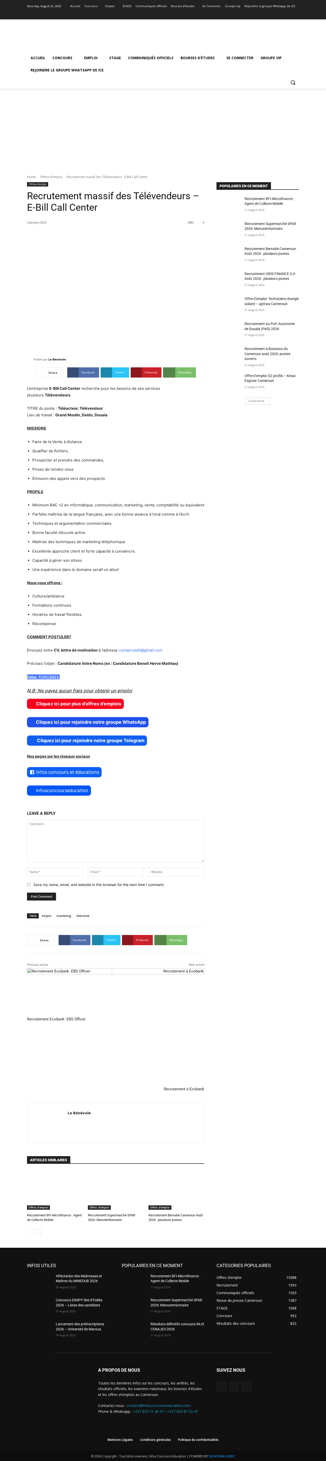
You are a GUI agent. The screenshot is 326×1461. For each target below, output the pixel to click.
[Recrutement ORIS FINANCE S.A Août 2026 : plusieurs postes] (228, 280)
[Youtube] (296, 13)
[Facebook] (282, 13)
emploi (46, 916)
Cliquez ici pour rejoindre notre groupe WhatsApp (91, 722)
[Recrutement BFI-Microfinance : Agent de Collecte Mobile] (55, 1189)
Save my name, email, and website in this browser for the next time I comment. (99, 884)
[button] (293, 82)
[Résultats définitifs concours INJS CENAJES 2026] (134, 1330)
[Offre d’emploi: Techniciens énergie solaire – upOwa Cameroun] (228, 305)
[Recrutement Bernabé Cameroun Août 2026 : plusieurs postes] (176, 1189)
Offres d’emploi (51, 177)
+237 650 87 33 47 (182, 1411)
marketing (64, 916)
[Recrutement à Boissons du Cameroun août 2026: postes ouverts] (228, 355)
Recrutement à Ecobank (184, 1089)
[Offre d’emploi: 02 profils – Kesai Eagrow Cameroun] (228, 382)
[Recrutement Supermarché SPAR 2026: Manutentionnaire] (116, 1189)
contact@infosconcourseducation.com (159, 1405)
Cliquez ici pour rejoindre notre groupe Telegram (90, 740)
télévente (83, 916)
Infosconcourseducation (62, 790)
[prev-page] (30, 1232)
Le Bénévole (57, 359)
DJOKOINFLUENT (222, 1456)
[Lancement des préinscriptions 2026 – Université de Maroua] (39, 1330)
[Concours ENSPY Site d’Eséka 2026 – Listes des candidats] (39, 1306)
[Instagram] (289, 13)
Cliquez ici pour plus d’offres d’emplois (78, 703)
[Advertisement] (163, 127)
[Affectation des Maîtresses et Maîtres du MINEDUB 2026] (39, 1282)
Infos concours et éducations (67, 772)
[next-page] (38, 1232)
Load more (256, 401)
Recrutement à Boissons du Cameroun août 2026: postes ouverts (267, 354)
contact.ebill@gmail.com (140, 650)
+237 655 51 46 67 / (150, 1411)
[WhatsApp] (246, 1387)
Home (31, 177)
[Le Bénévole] (30, 359)
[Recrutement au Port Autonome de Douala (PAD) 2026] (228, 330)
